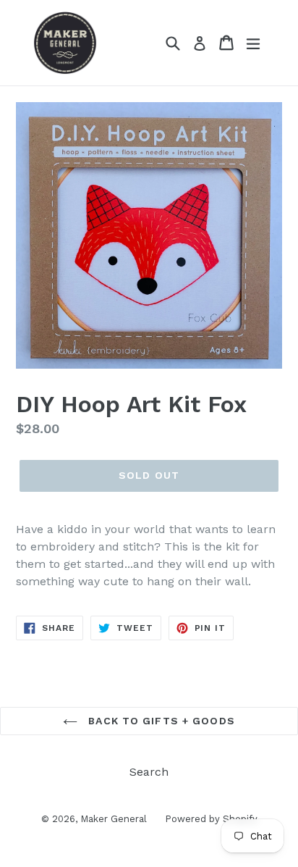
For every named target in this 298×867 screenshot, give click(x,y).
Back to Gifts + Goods (160, 720)
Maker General (113, 818)
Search (149, 772)
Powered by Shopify (211, 818)
